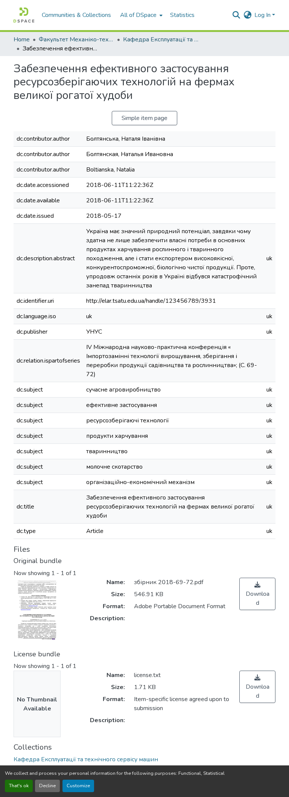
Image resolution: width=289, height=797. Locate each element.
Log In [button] (263, 15)
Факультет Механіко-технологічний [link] (76, 39)
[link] (257, 594)
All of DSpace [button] (138, 15)
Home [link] (22, 39)
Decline (47, 785)
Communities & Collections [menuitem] (76, 15)
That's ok (19, 785)
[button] (24, 15)
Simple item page (144, 118)
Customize (78, 785)
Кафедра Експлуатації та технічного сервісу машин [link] (160, 39)
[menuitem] (141, 15)
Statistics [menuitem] (182, 15)
